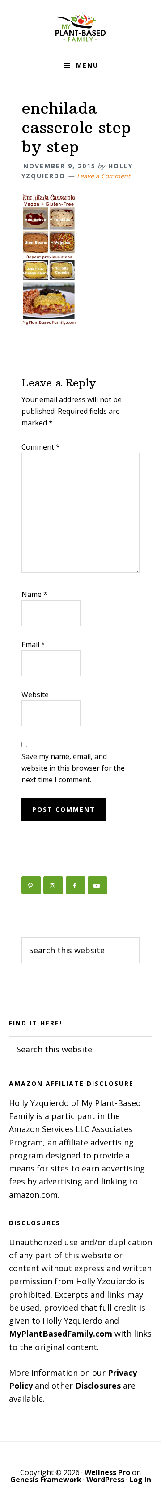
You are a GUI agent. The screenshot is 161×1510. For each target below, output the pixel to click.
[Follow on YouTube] (97, 885)
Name (34, 594)
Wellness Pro (107, 1472)
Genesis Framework (45, 1479)
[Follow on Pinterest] (31, 885)
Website (35, 694)
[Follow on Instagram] (53, 885)
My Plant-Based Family (80, 27)
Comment (40, 447)
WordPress (105, 1479)
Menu (87, 65)
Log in (140, 1479)
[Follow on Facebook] (75, 885)
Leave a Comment (103, 176)
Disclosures (98, 1385)
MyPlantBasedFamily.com (60, 1333)
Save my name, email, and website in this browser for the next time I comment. (73, 768)
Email (33, 644)
